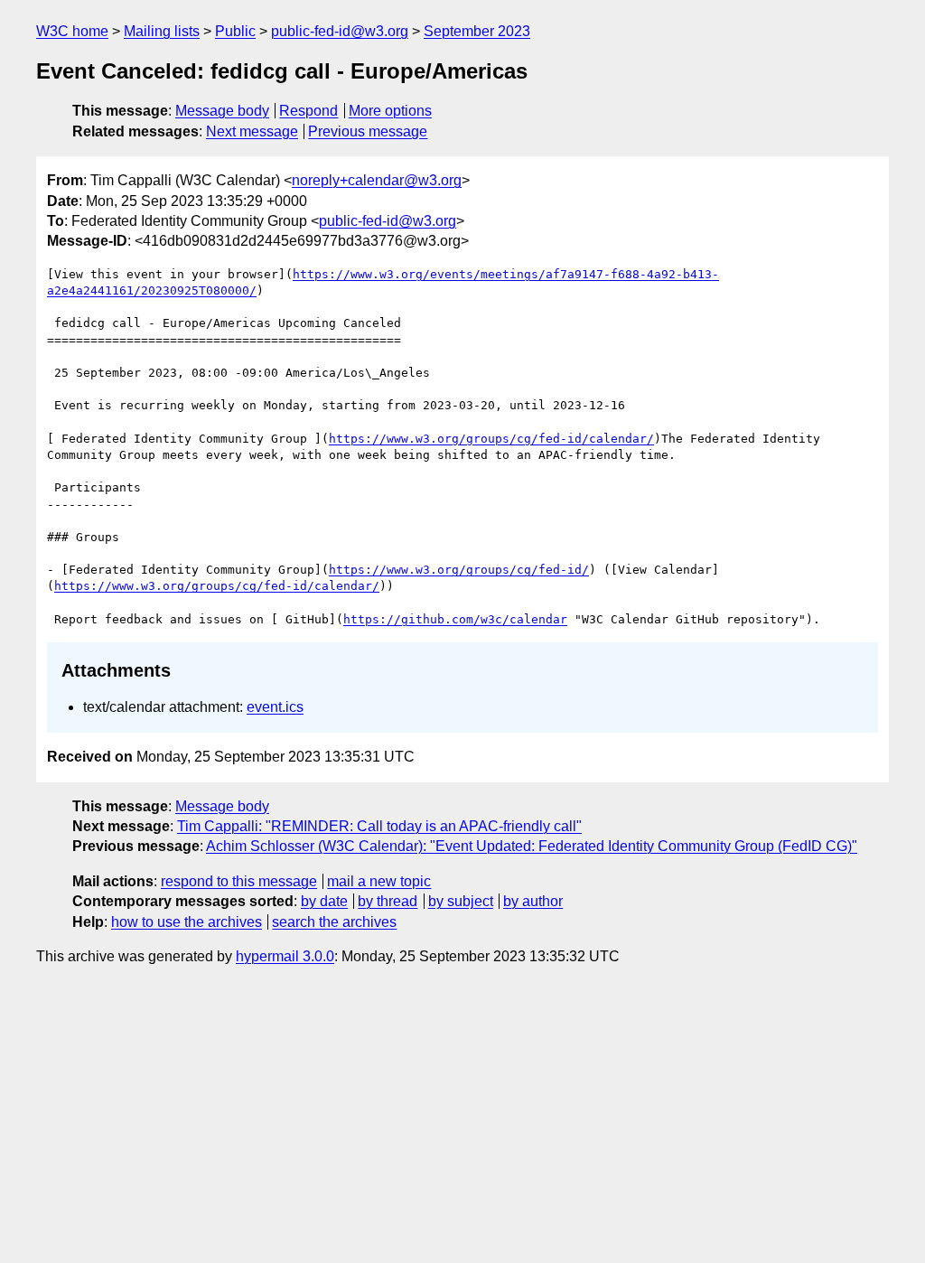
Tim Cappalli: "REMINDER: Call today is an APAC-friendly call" (379, 826)
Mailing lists (162, 31)
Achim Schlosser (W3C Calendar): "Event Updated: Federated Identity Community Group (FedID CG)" (531, 846)
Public (235, 31)
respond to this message (239, 881)
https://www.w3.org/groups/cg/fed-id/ (459, 569)
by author (533, 901)
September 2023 (477, 31)
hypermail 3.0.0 (285, 956)
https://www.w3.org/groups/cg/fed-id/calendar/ (491, 438)
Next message (252, 131)
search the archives (334, 922)
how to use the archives (186, 922)
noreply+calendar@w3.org (377, 180)
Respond (308, 110)
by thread (387, 901)
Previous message (367, 131)
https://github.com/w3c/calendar (455, 619)
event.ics (275, 707)
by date (324, 901)
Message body (222, 110)
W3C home (72, 31)
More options (390, 110)
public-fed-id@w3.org (339, 31)
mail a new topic (379, 881)
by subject (460, 901)
